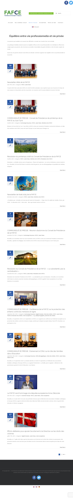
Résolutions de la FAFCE (46, 159)
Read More (62, 93)
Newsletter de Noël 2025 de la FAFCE (21, 195)
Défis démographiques (41, 356)
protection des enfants (50, 315)
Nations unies (10, 357)
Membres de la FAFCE (47, 123)
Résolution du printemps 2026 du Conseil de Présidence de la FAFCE (34, 157)
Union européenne (27, 315)
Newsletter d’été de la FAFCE (18, 82)
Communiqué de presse (25, 123)
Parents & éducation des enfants (14, 315)
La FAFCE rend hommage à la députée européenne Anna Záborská (33, 393)
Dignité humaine (39, 314)
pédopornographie (40, 315)
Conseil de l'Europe (25, 395)
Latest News (28, 84)
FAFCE (22, 84)
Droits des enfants (48, 314)
